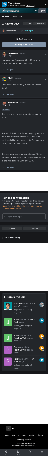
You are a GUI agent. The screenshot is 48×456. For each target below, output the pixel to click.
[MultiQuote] (3, 70)
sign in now (15, 203)
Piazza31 (18, 303)
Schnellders (11, 31)
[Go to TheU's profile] (4, 79)
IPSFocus (27, 440)
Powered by (24, 446)
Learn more (4, 4)
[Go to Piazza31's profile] (8, 306)
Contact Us (22, 435)
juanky (17, 319)
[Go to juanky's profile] (8, 322)
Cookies (32, 435)
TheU (10, 78)
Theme (19, 440)
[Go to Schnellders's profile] (3, 31)
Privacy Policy (10, 435)
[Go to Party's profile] (8, 350)
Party (16, 347)
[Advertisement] (24, 181)
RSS (41, 435)
